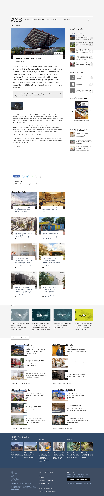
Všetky (15, 338)
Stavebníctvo (43, 19)
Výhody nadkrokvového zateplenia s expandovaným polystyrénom (83, 135)
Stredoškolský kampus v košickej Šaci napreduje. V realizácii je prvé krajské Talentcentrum (36, 375)
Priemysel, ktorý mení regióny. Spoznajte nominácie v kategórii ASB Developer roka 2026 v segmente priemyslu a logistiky (41, 327)
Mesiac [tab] (80, 33)
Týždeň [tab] (73, 33)
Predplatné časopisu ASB (46, 480)
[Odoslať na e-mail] (36, 176)
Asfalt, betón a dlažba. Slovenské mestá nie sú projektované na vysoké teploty (76, 395)
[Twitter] (23, 176)
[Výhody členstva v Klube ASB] (16, 94)
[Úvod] (16, 19)
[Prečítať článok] (20, 315)
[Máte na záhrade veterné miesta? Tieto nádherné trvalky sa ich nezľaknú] (87, 446)
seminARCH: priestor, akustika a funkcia (84, 77)
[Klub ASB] (88, 19)
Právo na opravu (43, 486)
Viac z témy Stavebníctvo (60, 383)
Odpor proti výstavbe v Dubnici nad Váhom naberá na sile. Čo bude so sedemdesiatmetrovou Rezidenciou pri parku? (84, 44)
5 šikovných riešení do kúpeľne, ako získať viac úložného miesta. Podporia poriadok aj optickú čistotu (58, 455)
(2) (59, 53)
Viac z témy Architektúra (19, 383)
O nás (40, 475)
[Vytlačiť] (40, 176)
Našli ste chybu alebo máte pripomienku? (26, 184)
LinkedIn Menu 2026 (81, 84)
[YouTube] (32, 176)
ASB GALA (67, 19)
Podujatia (75, 72)
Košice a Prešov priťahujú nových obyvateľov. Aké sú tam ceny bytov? (36, 395)
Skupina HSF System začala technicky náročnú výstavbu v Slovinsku (84, 141)
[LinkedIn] (27, 176)
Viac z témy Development (19, 428)
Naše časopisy (76, 98)
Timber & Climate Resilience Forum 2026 (84, 90)
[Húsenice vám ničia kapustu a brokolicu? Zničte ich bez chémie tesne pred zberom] (73, 446)
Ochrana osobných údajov (46, 488)
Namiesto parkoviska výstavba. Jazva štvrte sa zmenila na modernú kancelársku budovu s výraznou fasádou (84, 64)
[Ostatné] (72, 19)
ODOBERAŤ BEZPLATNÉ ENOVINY (79, 480)
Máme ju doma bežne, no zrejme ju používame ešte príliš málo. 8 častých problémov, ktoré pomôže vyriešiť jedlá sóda (44, 457)
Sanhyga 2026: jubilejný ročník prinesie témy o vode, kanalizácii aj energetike (84, 148)
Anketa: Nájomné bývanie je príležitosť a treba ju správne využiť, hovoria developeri (34, 408)
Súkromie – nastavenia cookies (47, 491)
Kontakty (41, 477)
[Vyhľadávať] (92, 19)
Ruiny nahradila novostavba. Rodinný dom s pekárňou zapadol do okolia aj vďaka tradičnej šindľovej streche (83, 37)
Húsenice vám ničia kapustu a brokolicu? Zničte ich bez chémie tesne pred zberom (73, 455)
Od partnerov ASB (78, 130)
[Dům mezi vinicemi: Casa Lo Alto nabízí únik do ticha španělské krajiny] (30, 446)
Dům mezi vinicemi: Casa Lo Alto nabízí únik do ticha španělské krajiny (29, 455)
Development (56, 19)
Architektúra (30, 19)
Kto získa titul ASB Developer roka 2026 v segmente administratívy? (62, 325)
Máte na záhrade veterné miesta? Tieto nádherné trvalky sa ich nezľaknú (87, 455)
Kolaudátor (24, 338)
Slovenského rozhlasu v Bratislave (41, 125)
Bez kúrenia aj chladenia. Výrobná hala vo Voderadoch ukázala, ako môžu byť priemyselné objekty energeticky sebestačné (83, 51)
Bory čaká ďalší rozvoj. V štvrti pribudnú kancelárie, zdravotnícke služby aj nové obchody (36, 420)
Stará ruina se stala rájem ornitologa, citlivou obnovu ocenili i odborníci (17, 455)
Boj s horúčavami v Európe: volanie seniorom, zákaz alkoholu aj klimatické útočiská (77, 420)
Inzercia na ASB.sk (44, 483)
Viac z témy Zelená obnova (61, 428)
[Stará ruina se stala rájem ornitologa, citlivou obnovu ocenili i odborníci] (17, 446)
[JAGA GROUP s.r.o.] (15, 475)
